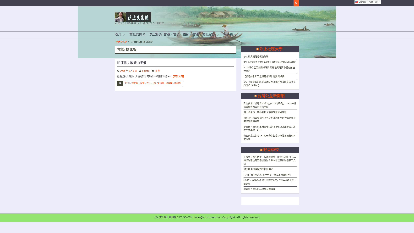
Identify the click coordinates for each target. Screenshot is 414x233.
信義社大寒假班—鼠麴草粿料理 (259, 189)
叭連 (127, 83)
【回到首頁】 (178, 76)
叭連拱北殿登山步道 (131, 63)
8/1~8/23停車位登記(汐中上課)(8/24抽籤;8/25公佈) (270, 62)
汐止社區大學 (271, 49)
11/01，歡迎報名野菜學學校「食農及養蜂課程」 (268, 174)
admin (146, 70)
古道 (186, 34)
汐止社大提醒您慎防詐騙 (256, 56)
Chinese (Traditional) (368, 2)
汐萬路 (169, 83)
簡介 (118, 34)
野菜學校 (271, 150)
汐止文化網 (121, 41)
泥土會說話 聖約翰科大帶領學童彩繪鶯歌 (265, 112)
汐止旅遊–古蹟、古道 (164, 34)
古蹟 (196, 34)
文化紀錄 (208, 34)
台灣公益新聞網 (271, 96)
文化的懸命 (137, 34)
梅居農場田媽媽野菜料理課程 (258, 169)
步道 (142, 83)
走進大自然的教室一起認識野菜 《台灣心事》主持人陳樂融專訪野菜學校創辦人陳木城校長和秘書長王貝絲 (270, 160)
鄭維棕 (177, 83)
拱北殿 (134, 83)
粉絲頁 (228, 34)
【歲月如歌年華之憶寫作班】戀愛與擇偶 (264, 76)
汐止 (148, 83)
